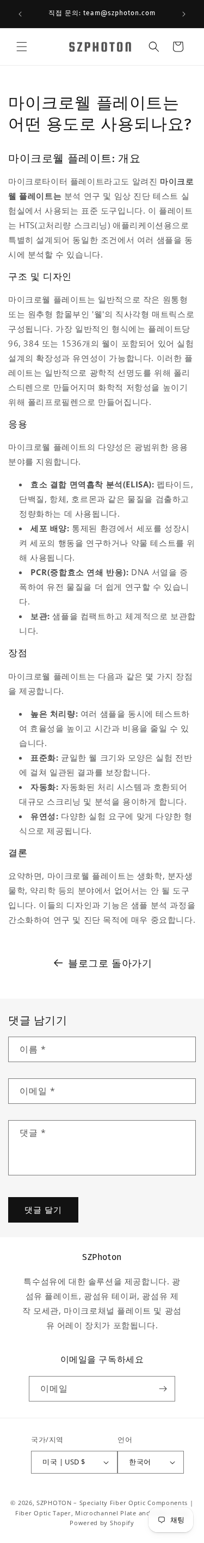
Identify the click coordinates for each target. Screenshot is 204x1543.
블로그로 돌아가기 (110, 962)
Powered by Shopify (102, 1523)
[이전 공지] (20, 14)
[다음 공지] (184, 14)
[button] (22, 47)
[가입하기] (163, 1388)
